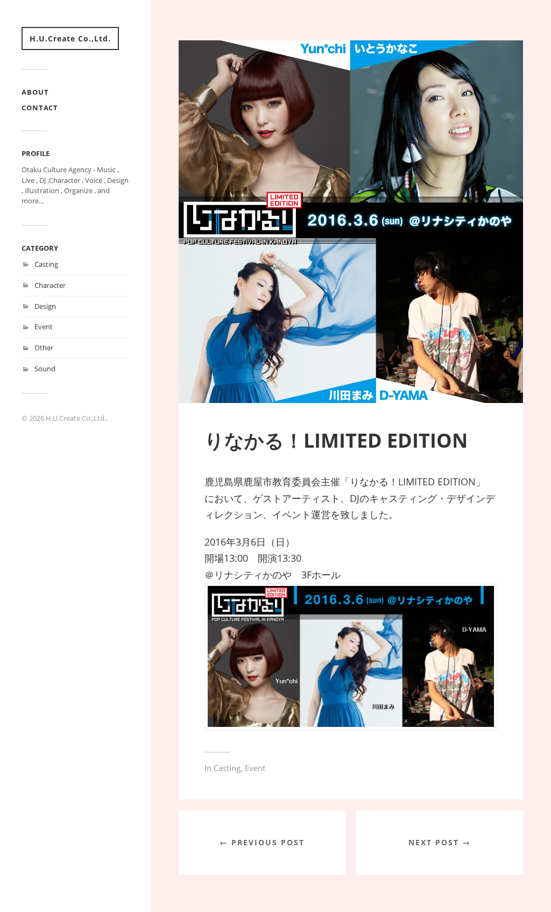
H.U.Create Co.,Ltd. (70, 38)
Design (45, 306)
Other (43, 347)
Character (50, 285)
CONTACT (40, 107)
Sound (44, 368)
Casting (46, 264)
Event (43, 326)
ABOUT (35, 92)
